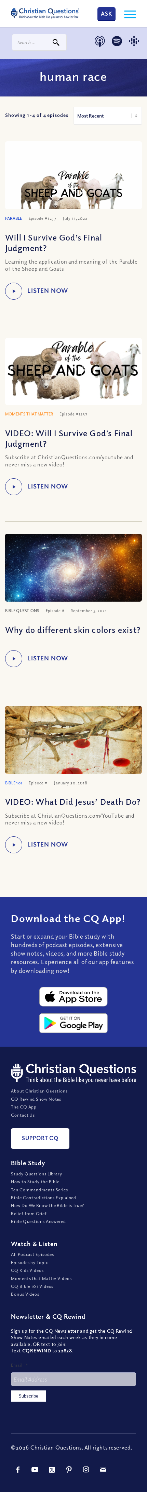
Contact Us (23, 1115)
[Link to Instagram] (86, 1469)
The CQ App (24, 1106)
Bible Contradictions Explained (43, 1197)
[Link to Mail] (103, 1469)
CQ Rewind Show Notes (36, 1099)
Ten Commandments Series (39, 1189)
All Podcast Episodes (32, 1254)
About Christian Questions (39, 1091)
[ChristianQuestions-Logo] (45, 13)
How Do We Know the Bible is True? (47, 1205)
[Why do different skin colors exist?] (73, 572)
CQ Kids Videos (27, 1270)
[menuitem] (126, 13)
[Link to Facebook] (18, 1469)
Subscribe (28, 1396)
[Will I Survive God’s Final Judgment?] (73, 186)
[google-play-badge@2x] (73, 1023)
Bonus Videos (25, 1294)
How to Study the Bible (35, 1181)
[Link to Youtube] (35, 1469)
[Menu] (126, 13)
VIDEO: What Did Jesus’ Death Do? (73, 801)
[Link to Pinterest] (69, 1469)
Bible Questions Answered (38, 1221)
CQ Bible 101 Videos (32, 1286)
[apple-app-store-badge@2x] (73, 997)
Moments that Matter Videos (41, 1278)
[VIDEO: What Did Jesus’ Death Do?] (73, 751)
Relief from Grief (28, 1213)
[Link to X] (52, 1469)
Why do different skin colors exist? (73, 629)
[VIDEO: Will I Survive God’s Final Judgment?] (73, 371)
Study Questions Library (36, 1173)
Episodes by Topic (29, 1262)
